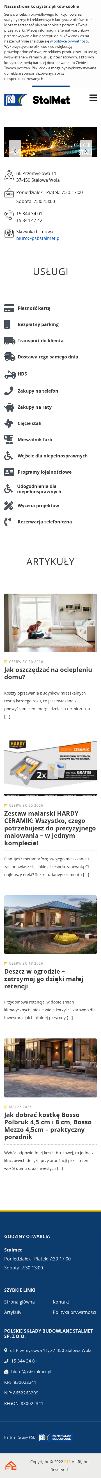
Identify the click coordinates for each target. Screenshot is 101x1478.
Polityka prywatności (74, 1312)
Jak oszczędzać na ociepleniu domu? (48, 673)
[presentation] (15, 150)
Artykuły (12, 1312)
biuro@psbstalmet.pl (38, 238)
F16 (67, 1461)
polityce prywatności (71, 41)
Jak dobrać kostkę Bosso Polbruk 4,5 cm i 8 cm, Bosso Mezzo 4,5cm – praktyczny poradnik (48, 1125)
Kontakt (61, 1302)
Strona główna (19, 1302)
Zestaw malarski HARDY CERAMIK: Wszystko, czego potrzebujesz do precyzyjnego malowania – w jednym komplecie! (50, 828)
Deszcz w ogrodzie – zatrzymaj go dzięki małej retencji (43, 978)
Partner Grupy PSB (19, 1437)
